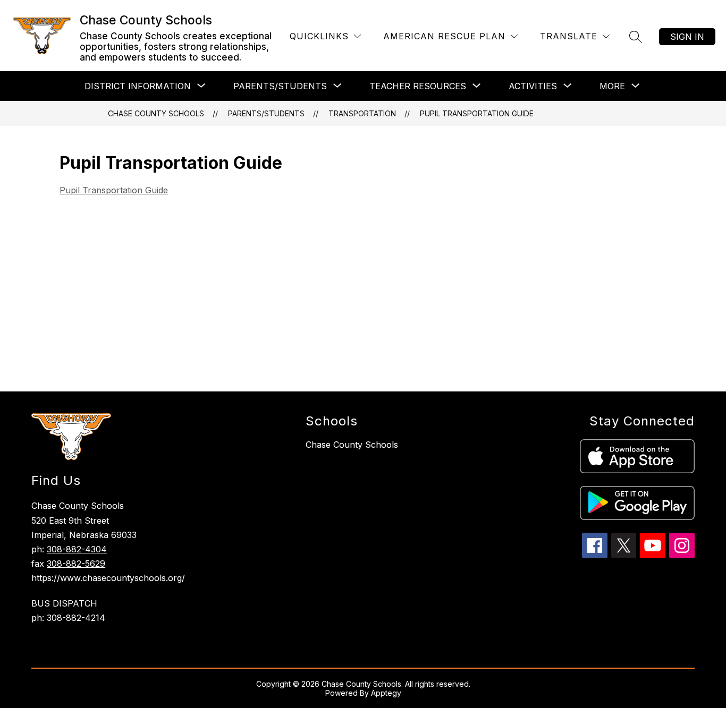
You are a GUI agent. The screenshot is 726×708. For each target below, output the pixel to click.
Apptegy (386, 692)
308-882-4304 (77, 549)
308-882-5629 (76, 563)
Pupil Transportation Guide (477, 113)
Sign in (687, 36)
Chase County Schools (156, 113)
